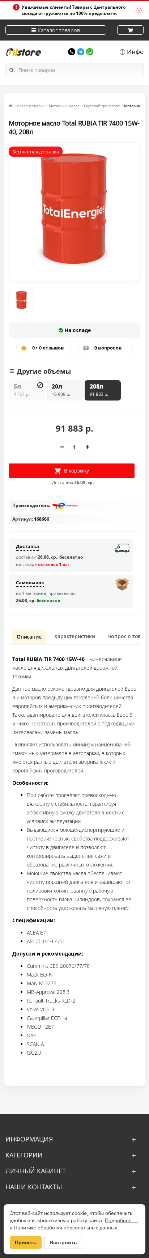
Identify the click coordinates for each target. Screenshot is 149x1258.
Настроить (63, 1242)
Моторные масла (64, 105)
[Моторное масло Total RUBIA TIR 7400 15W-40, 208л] (21, 300)
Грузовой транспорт (102, 105)
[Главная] (10, 105)
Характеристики (74, 636)
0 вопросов (108, 347)
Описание (29, 636)
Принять (26, 1242)
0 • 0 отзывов (48, 347)
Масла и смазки (30, 105)
